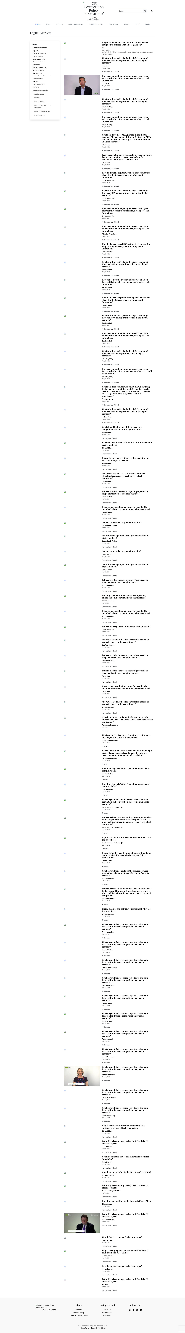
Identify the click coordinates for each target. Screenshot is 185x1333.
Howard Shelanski (109, 1098)
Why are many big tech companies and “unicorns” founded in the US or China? (125, 1251)
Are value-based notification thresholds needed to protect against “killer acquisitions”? (125, 640)
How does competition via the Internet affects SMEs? (126, 1172)
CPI (103, 48)
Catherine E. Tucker (109, 525)
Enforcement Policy (39, 59)
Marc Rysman (107, 1162)
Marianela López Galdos (111, 1191)
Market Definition (38, 70)
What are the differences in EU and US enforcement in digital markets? (127, 443)
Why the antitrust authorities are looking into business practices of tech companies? (123, 1126)
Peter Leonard (107, 1039)
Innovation (36, 65)
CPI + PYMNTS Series (42, 111)
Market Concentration (40, 67)
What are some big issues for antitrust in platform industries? (125, 1157)
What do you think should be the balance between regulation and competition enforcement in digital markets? (125, 801)
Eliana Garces (107, 1204)
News (48, 24)
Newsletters (107, 1316)
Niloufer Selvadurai (109, 234)
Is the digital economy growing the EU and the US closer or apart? (125, 1142)
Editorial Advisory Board (79, 1316)
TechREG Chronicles (96, 24)
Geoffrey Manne (108, 645)
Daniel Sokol (107, 305)
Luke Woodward (108, 1057)
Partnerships (107, 1313)
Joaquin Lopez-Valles (110, 740)
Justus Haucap (107, 789)
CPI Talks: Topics (40, 48)
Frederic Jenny (107, 359)
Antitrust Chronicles (75, 24)
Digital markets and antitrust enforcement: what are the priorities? (126, 838)
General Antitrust (38, 62)
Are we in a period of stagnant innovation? (121, 522)
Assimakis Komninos (110, 725)
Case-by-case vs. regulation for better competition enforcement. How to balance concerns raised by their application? (127, 719)
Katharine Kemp (108, 1075)
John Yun (105, 66)
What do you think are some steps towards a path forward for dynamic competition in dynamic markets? (125, 926)
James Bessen (107, 1256)
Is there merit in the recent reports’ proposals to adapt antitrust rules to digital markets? (125, 492)
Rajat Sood (106, 145)
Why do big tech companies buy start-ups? (122, 1237)
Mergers (35, 81)
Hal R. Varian (107, 554)
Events (126, 24)
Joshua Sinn (106, 417)
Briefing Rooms (40, 115)
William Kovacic (108, 707)
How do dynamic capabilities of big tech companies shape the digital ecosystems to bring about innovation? (126, 175)
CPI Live (37, 97)
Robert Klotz (107, 861)
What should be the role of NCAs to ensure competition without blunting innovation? (122, 428)
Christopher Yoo (108, 180)
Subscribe (52, 1310)
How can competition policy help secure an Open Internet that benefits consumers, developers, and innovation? (125, 78)
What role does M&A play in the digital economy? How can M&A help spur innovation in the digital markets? (125, 60)
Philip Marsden (108, 585)
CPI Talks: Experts (41, 91)
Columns (59, 24)
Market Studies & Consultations (43, 76)
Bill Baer (105, 1284)
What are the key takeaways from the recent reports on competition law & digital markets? (126, 736)
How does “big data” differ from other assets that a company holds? (125, 769)
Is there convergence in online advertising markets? (126, 626)
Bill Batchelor (107, 774)
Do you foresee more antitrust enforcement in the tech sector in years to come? (125, 459)
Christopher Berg (108, 1115)
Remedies (36, 87)
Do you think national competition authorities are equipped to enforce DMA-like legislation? (125, 43)
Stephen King (107, 107)
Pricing (37, 24)
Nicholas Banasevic (109, 758)
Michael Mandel (108, 1175)
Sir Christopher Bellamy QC (112, 807)
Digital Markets (38, 56)
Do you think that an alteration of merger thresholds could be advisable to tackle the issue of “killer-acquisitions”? (126, 855)
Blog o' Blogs (114, 24)
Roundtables (39, 101)
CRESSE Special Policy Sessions (42, 106)
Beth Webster (107, 252)
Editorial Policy (78, 1313)
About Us (78, 1309)
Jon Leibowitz (107, 1147)
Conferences (39, 94)
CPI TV (137, 24)
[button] (152, 11)
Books (147, 24)
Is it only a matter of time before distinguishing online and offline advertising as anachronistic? (124, 596)
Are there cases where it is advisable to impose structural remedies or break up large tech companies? (123, 475)
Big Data (35, 51)
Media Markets (38, 79)
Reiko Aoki (106, 676)
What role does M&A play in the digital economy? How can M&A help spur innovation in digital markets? (125, 353)
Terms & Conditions (98, 1328)
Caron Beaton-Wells (109, 968)
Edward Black (107, 432)
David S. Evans (107, 1240)
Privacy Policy (84, 1328)
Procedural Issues (39, 84)
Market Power (37, 73)
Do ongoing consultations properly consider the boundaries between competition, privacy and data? (126, 508)
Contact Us (107, 1309)
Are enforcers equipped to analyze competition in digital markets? (125, 536)
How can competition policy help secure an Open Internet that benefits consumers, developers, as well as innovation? (127, 371)
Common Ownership (39, 53)
